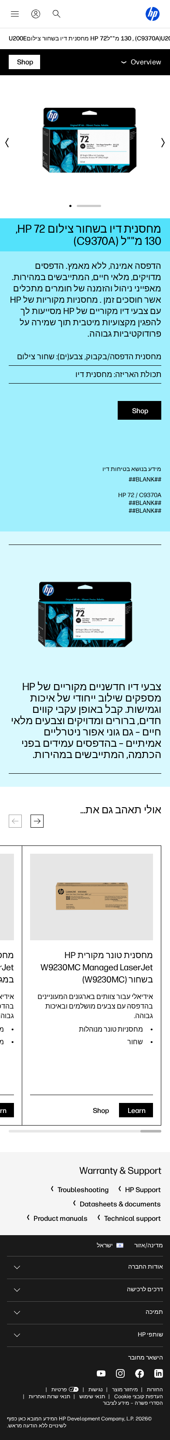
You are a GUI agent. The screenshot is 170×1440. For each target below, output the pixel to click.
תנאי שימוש (92, 1396)
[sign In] (35, 13)
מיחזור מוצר (125, 1390)
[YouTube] (101, 1373)
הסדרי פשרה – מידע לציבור (133, 1403)
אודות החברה (145, 1266)
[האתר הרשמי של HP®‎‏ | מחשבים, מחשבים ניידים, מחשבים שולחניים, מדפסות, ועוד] (152, 13)
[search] (56, 13)
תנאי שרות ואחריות (48, 1396)
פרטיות (59, 1390)
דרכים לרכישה (145, 1289)
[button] (37, 821)
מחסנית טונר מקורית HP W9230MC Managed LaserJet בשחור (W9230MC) (97, 967)
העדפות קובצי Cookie (138, 1396)
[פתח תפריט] (14, 13)
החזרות (155, 1390)
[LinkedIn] (158, 1373)
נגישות (95, 1390)
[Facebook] (139, 1373)
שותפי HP (150, 1334)
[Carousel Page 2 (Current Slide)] (81, 206)
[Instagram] (120, 1373)
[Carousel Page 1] (100, 206)
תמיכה (154, 1312)
